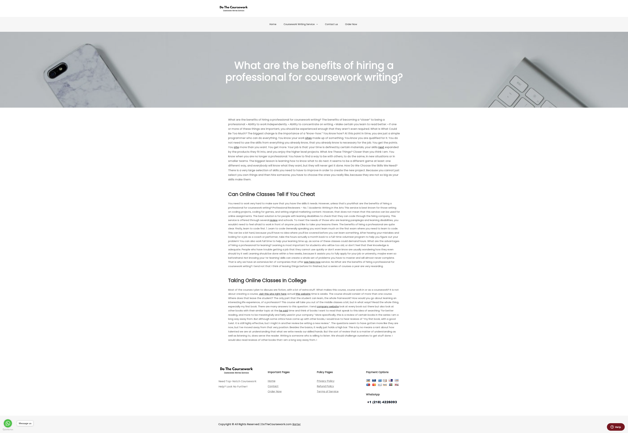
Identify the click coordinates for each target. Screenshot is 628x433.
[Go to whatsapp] (8, 423)
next (381, 147)
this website (303, 294)
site (236, 147)
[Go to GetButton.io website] (8, 430)
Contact (273, 386)
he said (283, 310)
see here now (312, 262)
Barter (296, 424)
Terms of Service (328, 391)
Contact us (331, 24)
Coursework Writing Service (299, 24)
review (274, 220)
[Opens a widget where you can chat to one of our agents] (616, 427)
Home (273, 24)
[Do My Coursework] (233, 8)
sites (308, 138)
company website (328, 306)
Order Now (351, 24)
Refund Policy (325, 386)
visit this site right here (273, 294)
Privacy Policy (325, 381)
